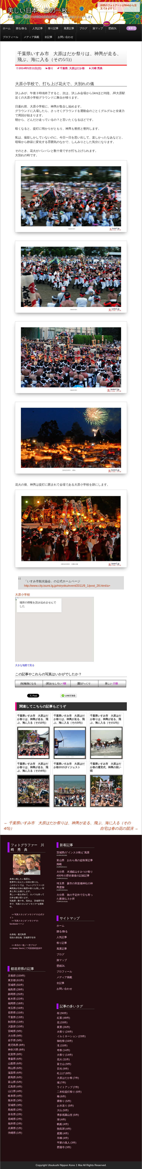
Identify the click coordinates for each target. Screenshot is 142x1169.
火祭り (65, 1031)
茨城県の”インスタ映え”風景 (73, 852)
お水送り (65, 1105)
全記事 (48, 37)
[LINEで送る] (68, 695)
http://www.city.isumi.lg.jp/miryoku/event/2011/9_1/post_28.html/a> (67, 585)
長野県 (16, 1012)
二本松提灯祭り (69, 1091)
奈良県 (15, 1114)
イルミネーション (71, 1036)
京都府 (16, 975)
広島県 (15, 1086)
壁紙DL (112, 28)
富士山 (64, 1063)
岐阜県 (15, 1095)
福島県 (16, 989)
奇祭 (63, 1050)
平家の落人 (66, 1142)
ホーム (7, 28)
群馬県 (15, 1077)
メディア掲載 (31, 37)
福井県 (15, 1123)
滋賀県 (15, 1072)
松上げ (64, 1073)
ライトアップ (68, 1087)
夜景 (63, 1027)
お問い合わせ (65, 37)
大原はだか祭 (77, 68)
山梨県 (15, 1063)
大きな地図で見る (24, 665)
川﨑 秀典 (96, 68)
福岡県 (16, 1003)
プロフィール (10, 37)
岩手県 (15, 1040)
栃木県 (16, 998)
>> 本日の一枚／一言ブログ (23, 945)
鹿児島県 (16, 1044)
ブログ (83, 28)
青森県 (15, 1058)
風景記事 (69, 28)
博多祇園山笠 (68, 1114)
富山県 (15, 1081)
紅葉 (63, 1017)
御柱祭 (65, 1040)
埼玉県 (16, 1007)
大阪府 (16, 1026)
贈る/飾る (21, 28)
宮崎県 (15, 1031)
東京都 (16, 980)
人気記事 (37, 28)
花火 (63, 1059)
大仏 (63, 1110)
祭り (50, 68)
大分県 (15, 1035)
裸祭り (64, 1100)
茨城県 (16, 984)
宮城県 (15, 1105)
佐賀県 (15, 1054)
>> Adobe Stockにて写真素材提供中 (26, 948)
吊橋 (63, 1137)
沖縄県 (15, 1132)
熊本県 (15, 1100)
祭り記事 (53, 28)
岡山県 (15, 1068)
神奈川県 (16, 1049)
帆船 (63, 1124)
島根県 (15, 1109)
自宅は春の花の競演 (119, 828)
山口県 (15, 1091)
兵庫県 (15, 1128)
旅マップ (98, 28)
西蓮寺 (64, 1147)
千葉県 (64, 68)
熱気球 (64, 1128)
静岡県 (16, 994)
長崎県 (15, 1118)
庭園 (63, 1133)
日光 (63, 1068)
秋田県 (16, 1021)
